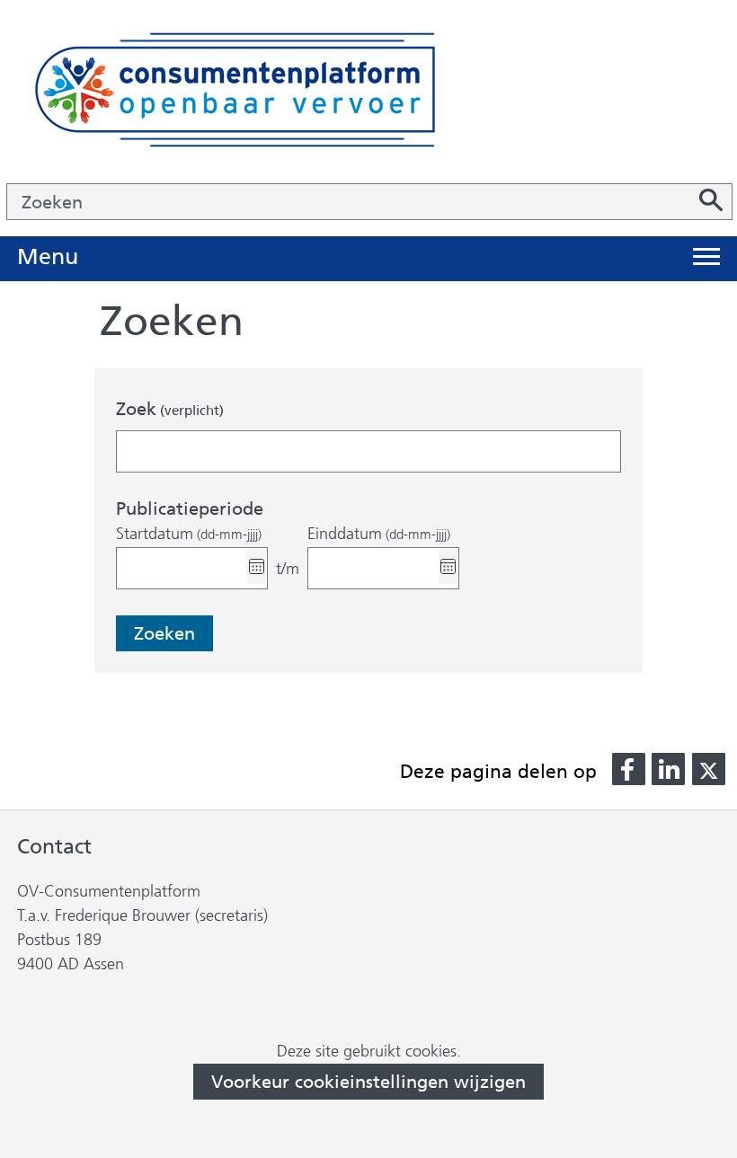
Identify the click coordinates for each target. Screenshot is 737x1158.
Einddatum (378, 534)
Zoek (170, 409)
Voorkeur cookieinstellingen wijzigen (368, 1081)
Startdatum (189, 534)
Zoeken (164, 633)
